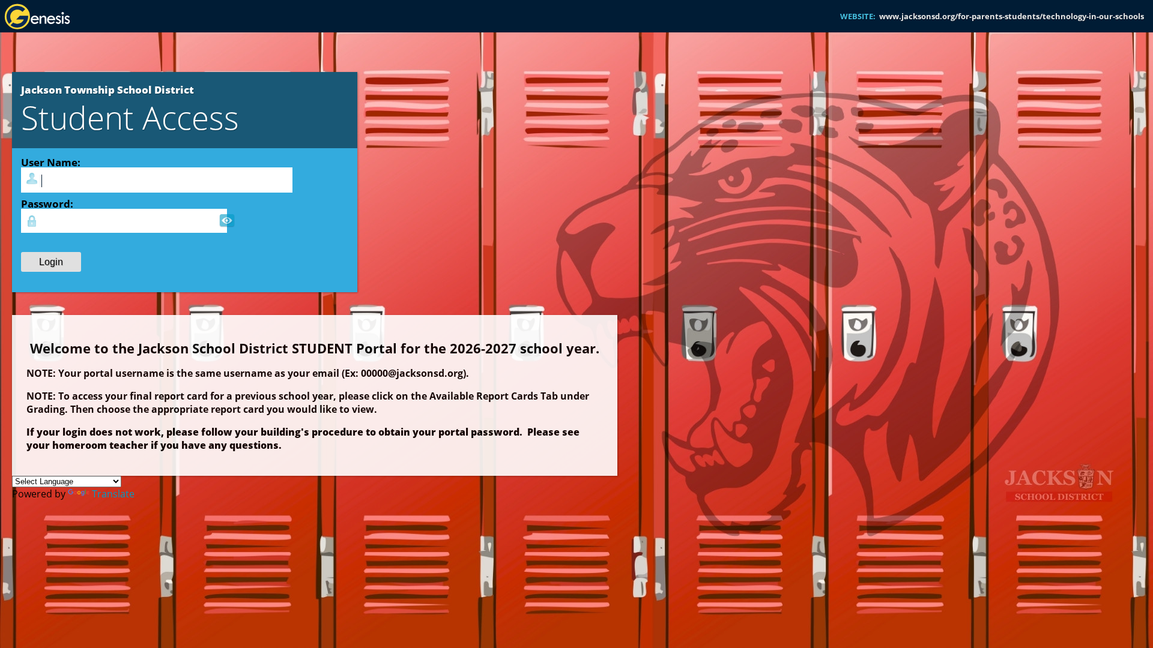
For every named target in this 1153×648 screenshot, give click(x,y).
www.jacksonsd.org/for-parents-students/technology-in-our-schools (1011, 16)
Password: (47, 203)
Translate (113, 493)
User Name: (50, 162)
